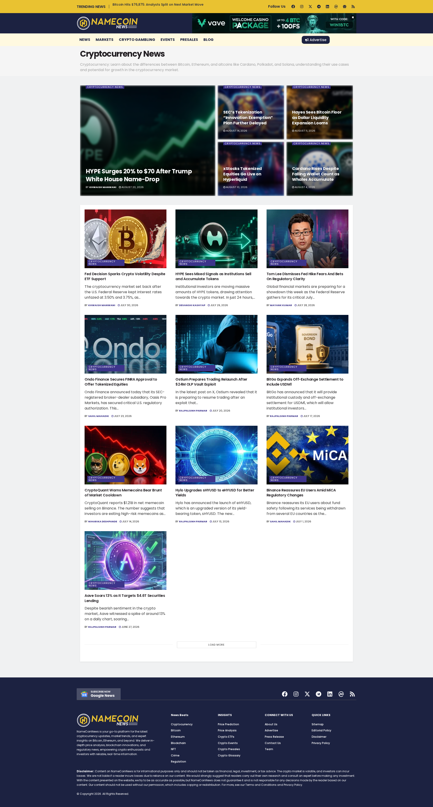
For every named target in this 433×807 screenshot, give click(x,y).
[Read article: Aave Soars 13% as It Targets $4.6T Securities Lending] (125, 560)
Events (168, 39)
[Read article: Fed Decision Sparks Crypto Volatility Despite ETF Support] (125, 238)
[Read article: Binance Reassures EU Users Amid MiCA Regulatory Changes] (307, 455)
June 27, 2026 (130, 627)
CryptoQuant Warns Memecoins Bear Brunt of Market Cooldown (123, 493)
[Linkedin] (327, 6)
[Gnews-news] (344, 6)
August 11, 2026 (304, 131)
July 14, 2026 (130, 521)
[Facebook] (293, 6)
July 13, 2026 (220, 521)
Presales (189, 39)
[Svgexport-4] (341, 694)
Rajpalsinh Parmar (193, 410)
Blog (208, 39)
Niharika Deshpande (102, 521)
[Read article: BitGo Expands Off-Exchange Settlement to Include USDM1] (307, 344)
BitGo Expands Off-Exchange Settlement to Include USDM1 (305, 382)
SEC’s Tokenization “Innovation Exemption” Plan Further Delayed (248, 117)
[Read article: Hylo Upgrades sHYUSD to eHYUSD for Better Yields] (216, 455)
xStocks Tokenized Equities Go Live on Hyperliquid (242, 174)
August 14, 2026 (236, 131)
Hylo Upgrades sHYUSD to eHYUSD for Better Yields (214, 493)
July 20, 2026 (221, 410)
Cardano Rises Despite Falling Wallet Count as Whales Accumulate (315, 174)
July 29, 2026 (219, 305)
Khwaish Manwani (102, 187)
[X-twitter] (310, 6)
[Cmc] (336, 6)
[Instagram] (302, 6)
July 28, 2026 (306, 305)
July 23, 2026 (122, 416)
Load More (216, 645)
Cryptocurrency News (105, 87)
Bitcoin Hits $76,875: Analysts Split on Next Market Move (158, 4)
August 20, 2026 (132, 187)
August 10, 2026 (236, 187)
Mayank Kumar (281, 305)
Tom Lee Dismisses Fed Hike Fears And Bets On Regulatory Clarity (305, 276)
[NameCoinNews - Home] (107, 23)
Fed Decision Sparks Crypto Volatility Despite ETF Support (125, 276)
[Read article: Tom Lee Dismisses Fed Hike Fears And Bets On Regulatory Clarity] (307, 238)
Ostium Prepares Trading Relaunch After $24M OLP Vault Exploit (211, 382)
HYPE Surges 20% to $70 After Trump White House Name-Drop (139, 175)
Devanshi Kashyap (192, 305)
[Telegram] (319, 6)
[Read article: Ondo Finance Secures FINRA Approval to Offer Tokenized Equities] (125, 344)
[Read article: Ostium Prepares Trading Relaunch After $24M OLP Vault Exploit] (216, 344)
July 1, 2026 (303, 521)
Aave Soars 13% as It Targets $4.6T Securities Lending (125, 598)
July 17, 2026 (311, 416)
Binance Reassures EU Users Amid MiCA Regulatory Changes (301, 493)
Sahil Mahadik (98, 416)
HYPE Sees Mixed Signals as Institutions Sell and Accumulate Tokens (213, 276)
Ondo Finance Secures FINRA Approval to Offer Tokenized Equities (121, 382)
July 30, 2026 (129, 305)
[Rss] (353, 6)
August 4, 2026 (304, 187)
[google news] (99, 693)
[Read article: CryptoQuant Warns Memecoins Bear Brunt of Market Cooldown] (125, 455)
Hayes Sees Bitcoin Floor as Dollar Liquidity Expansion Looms (316, 117)
